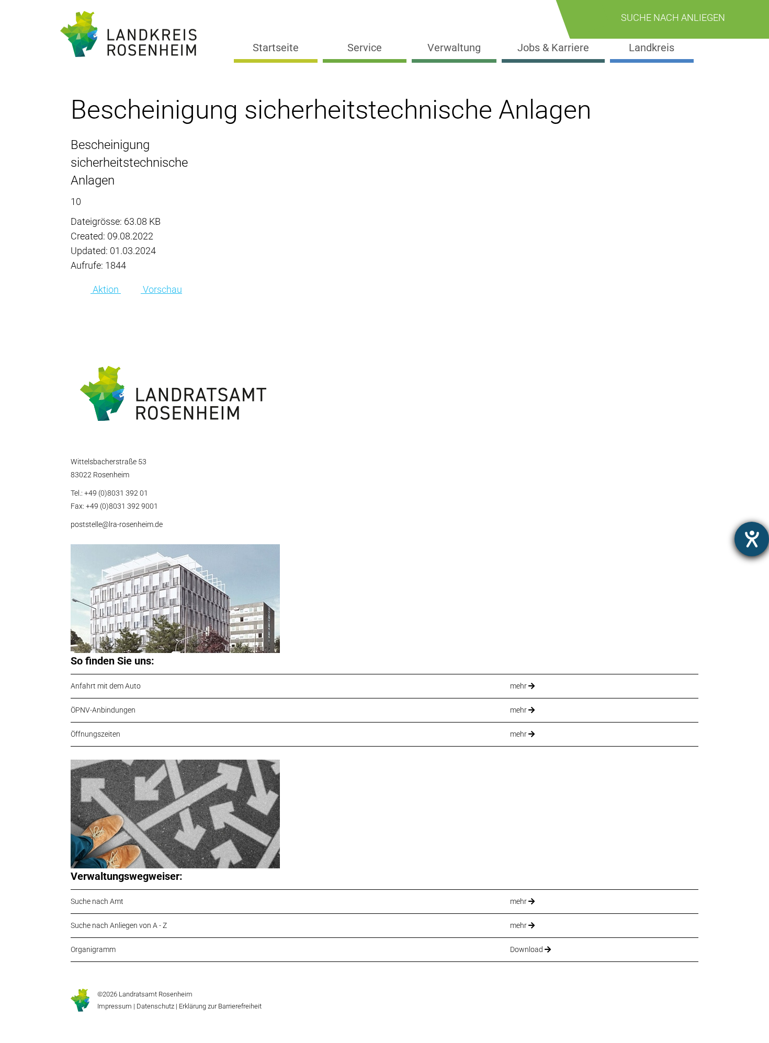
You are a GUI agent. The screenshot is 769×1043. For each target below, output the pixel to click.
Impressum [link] (114, 1006)
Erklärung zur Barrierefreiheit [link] (219, 1006)
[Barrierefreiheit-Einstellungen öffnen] (751, 539)
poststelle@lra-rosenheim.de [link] (117, 524)
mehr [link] (519, 686)
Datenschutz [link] (155, 1006)
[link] (132, 34)
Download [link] (527, 949)
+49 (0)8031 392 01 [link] (116, 493)
